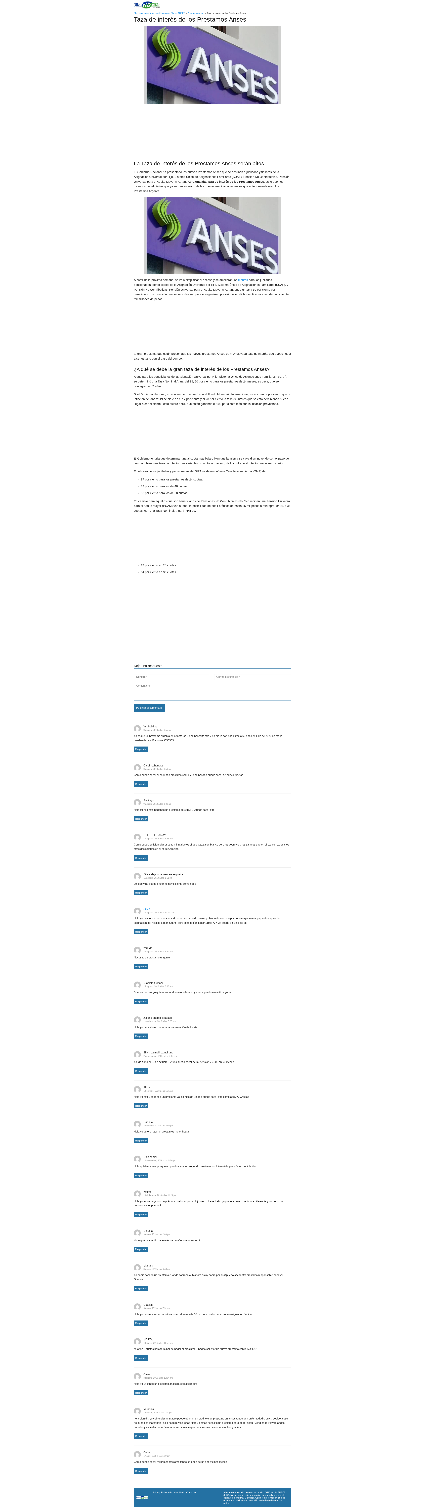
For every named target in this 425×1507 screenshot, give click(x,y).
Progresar (257, 4)
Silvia (146, 909)
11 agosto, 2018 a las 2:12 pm (157, 878)
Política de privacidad (172, 1492)
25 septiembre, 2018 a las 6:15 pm (160, 1056)
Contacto (191, 1492)
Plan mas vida (199, 4)
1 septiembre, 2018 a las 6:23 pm (159, 1021)
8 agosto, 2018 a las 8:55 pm (157, 730)
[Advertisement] (212, 130)
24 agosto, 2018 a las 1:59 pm (158, 951)
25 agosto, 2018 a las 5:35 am (158, 986)
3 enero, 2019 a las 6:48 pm (156, 1269)
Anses (216, 4)
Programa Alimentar (279, 4)
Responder (141, 749)
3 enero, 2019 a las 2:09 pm (156, 1234)
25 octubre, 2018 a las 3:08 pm (158, 1125)
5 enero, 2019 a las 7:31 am (156, 1308)
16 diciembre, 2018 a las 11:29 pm (159, 1195)
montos (243, 280)
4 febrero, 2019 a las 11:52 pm (158, 1343)
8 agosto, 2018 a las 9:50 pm (157, 769)
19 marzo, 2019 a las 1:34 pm (157, 1412)
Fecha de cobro (237, 4)
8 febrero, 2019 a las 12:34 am (158, 1378)
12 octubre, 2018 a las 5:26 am (158, 1091)
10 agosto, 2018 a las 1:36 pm (158, 838)
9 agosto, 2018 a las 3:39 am (157, 804)
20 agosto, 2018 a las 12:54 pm (158, 912)
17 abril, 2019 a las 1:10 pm (156, 1456)
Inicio (183, 4)
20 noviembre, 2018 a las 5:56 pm (159, 1160)
